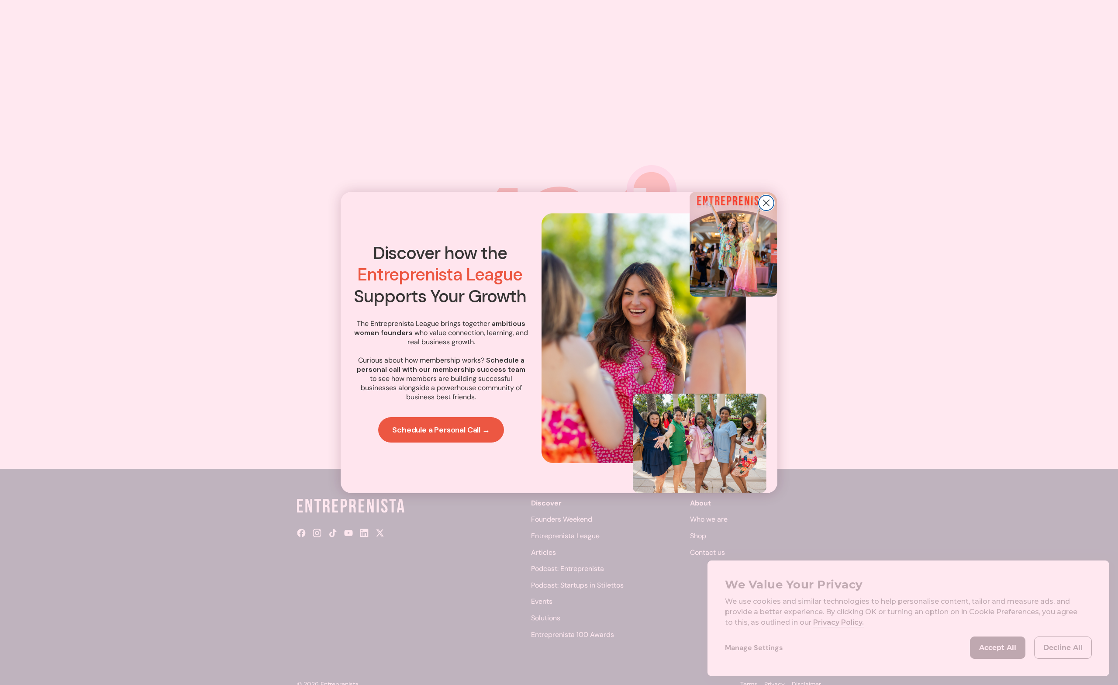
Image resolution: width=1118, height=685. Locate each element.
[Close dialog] (766, 203)
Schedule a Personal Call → (441, 430)
